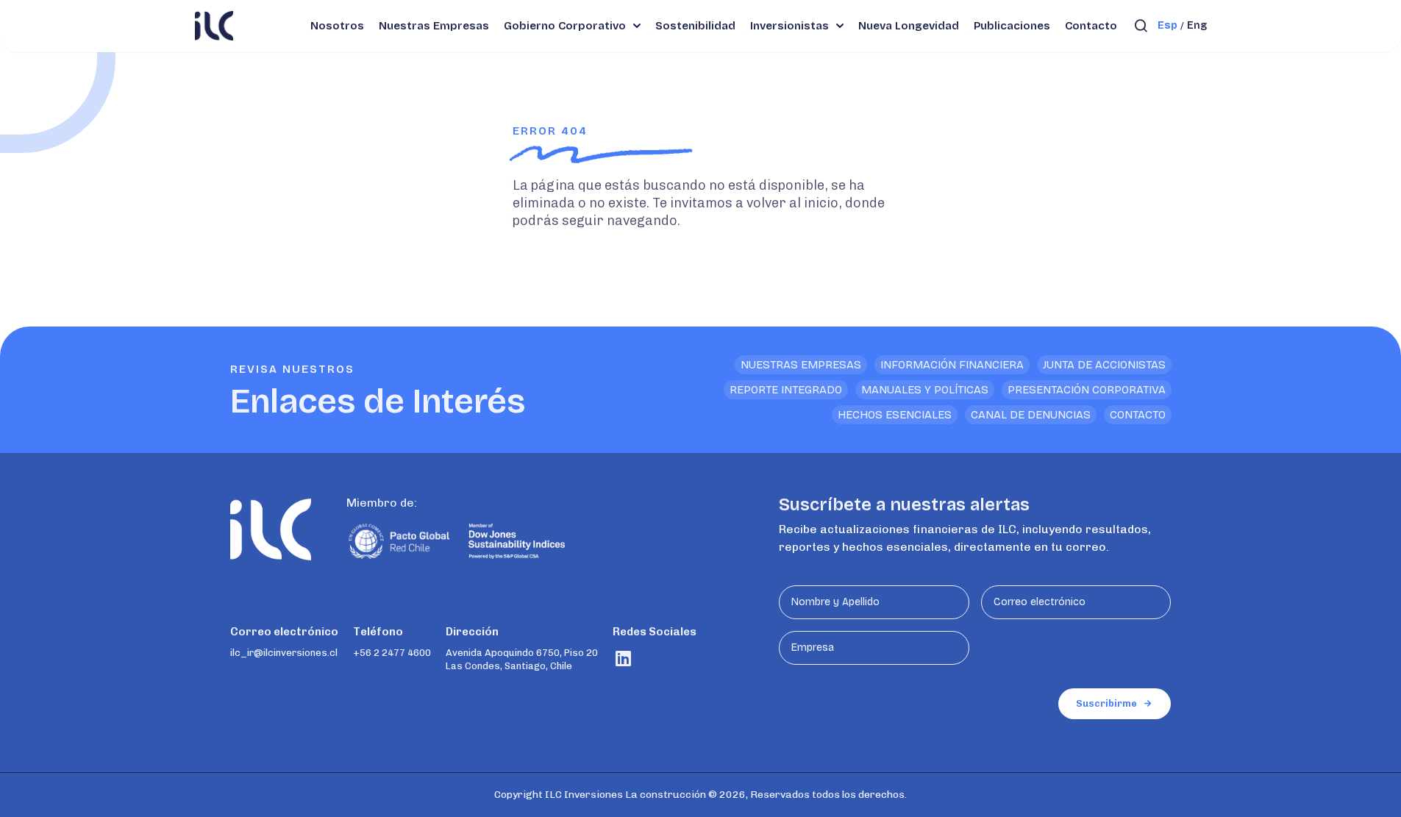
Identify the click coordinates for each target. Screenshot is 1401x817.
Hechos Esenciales (895, 414)
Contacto (1138, 414)
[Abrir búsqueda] (1141, 25)
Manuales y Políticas (924, 389)
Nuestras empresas (801, 364)
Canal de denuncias (1031, 414)
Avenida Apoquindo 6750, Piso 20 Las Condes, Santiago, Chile (522, 659)
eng (1197, 25)
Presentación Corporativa (1087, 389)
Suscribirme (1106, 703)
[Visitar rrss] (623, 658)
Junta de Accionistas (1104, 364)
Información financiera (952, 364)
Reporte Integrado (786, 389)
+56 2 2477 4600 (392, 652)
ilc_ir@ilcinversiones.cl (284, 652)
